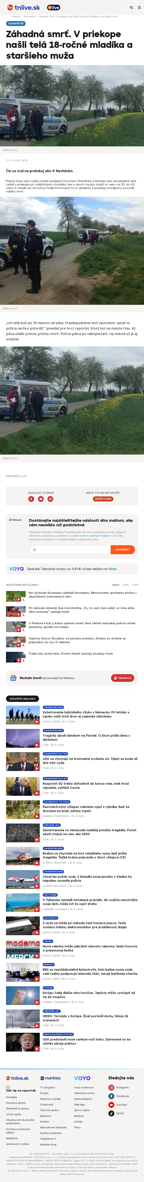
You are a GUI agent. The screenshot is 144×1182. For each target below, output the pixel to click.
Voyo (112, 569)
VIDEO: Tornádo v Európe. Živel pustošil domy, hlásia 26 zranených (85, 1018)
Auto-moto (50, 918)
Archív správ (13, 1114)
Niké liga (79, 1104)
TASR (46, 744)
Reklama (45, 1116)
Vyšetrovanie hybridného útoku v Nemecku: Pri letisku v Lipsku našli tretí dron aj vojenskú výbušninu (86, 714)
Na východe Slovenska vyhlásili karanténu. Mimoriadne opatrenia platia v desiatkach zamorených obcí (82, 594)
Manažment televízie (53, 1127)
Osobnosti (46, 1104)
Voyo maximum (84, 1087)
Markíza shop (48, 1144)
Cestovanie (50, 895)
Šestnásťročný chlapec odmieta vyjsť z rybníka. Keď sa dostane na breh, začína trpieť (86, 809)
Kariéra (44, 1121)
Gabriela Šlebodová (56, 816)
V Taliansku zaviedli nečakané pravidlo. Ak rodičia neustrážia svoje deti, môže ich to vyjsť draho (90, 902)
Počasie (48, 988)
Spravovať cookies (17, 1144)
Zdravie (48, 941)
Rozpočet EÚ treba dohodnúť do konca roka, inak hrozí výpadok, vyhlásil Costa (86, 786)
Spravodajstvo (83, 1099)
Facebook (122, 1096)
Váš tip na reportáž (21, 1090)
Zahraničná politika (55, 754)
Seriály (78, 1121)
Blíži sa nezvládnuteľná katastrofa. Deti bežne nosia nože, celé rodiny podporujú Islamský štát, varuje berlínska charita (90, 972)
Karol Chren (51, 721)
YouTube (121, 1104)
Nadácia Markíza (50, 1133)
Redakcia (12, 1138)
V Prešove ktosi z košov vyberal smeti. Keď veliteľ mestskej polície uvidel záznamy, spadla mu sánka (82, 625)
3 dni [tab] (125, 584)
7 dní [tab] (135, 584)
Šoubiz (44, 1093)
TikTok (120, 1113)
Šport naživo (82, 1110)
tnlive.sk (16, 16)
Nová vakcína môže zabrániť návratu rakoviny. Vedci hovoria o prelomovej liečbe (90, 948)
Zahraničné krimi (53, 707)
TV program (47, 1087)
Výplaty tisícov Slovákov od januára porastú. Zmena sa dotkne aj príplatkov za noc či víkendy (77, 640)
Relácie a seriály (50, 1099)
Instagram (122, 1087)
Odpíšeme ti (48, 1138)
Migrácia (49, 964)
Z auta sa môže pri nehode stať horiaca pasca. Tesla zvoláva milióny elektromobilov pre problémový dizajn (85, 925)
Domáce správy (16, 1102)
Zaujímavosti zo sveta (56, 802)
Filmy (77, 1127)
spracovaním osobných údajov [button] (91, 535)
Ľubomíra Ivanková (55, 909)
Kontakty (11, 1097)
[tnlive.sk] (23, 8)
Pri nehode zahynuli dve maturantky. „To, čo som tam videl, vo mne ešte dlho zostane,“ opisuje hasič (81, 609)
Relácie (79, 1116)
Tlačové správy (49, 1110)
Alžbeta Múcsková (55, 862)
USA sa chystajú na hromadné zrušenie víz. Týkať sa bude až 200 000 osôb (90, 761)
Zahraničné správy (17, 1108)
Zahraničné (30, 16)
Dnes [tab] (115, 584)
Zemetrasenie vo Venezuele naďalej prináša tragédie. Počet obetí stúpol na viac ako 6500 (89, 832)
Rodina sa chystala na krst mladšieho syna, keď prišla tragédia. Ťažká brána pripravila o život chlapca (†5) (85, 855)
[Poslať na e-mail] (41, 499)
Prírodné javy (52, 825)
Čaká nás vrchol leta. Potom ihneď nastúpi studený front (71, 653)
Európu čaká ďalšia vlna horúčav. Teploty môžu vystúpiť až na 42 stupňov (89, 995)
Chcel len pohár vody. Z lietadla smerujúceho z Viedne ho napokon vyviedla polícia (87, 879)
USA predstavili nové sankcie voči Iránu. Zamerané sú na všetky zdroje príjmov (86, 1041)
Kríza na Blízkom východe (58, 1034)
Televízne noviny (84, 1093)
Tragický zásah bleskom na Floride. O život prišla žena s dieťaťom (86, 738)
